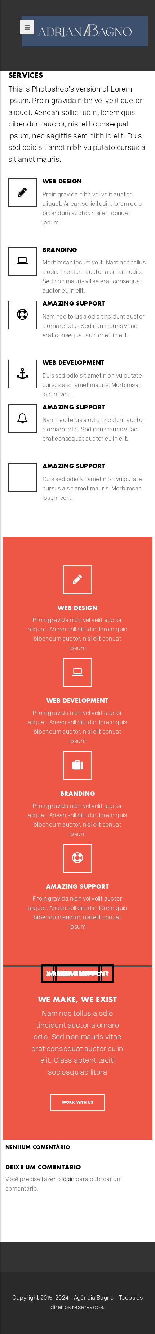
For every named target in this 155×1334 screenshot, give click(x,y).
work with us (77, 1102)
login (68, 1180)
